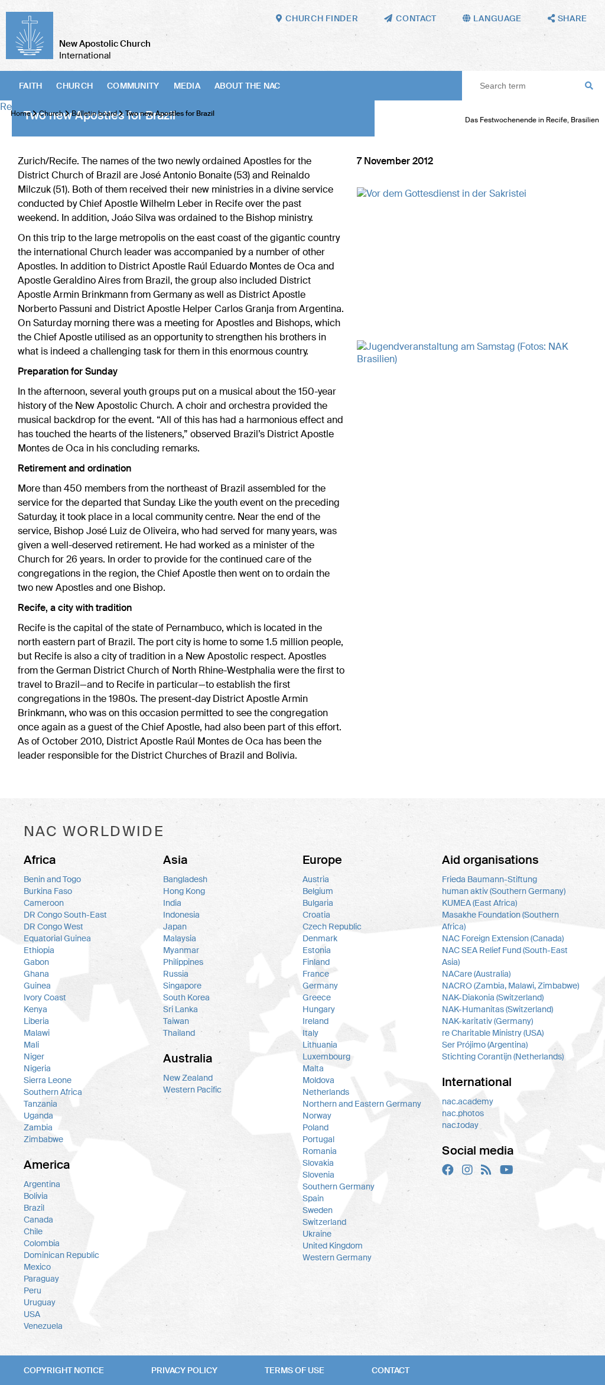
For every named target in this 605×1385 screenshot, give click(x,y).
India (172, 903)
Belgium (317, 891)
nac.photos (463, 1113)
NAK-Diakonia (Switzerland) (493, 997)
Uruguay (40, 1302)
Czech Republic (332, 926)
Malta (313, 1068)
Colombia (42, 1243)
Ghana (36, 973)
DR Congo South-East (65, 914)
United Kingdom (332, 1245)
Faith (30, 85)
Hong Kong (184, 891)
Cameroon (44, 903)
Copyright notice (64, 1370)
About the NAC (247, 85)
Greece (316, 997)
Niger (34, 1056)
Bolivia (36, 1196)
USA (32, 1314)
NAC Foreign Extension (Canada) (503, 938)
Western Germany (337, 1257)
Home (21, 113)
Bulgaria (317, 903)
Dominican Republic (61, 1255)
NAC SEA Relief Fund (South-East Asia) (505, 956)
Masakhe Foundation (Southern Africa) (500, 920)
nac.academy (467, 1101)
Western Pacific (192, 1089)
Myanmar (181, 950)
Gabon (36, 962)
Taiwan (176, 1021)
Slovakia (318, 1163)
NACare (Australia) (476, 973)
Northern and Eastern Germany (361, 1103)
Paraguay (41, 1278)
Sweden (317, 1210)
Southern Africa (53, 1092)
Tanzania (40, 1103)
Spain (313, 1198)
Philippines (183, 962)
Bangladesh (185, 879)
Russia (175, 973)
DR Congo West (53, 926)
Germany (320, 985)
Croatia (316, 914)
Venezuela (43, 1326)
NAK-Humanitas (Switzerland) (497, 1009)
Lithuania (319, 1044)
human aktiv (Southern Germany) (503, 891)
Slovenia (318, 1174)
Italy (310, 1033)
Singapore (182, 985)
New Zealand (188, 1077)
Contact (390, 1370)
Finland (316, 962)
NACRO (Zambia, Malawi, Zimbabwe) (510, 985)
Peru (32, 1290)
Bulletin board (94, 113)
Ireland (315, 1021)
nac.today (460, 1125)
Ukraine (316, 1233)
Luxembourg (326, 1056)
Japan (175, 926)
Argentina (42, 1184)
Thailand (179, 1033)
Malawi (37, 1033)
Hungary (318, 1009)
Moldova (318, 1080)
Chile (33, 1231)
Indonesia (181, 914)
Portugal (318, 1139)
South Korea (186, 997)
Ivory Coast (45, 997)
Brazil (34, 1207)
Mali (31, 1044)
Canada (38, 1219)
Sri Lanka (180, 1009)
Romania (319, 1151)
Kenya (35, 1009)
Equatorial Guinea (57, 938)
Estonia (316, 950)
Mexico (37, 1267)
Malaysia (179, 938)
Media (187, 85)
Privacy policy (184, 1370)
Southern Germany (338, 1186)
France (315, 973)
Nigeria (37, 1068)
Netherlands (325, 1092)
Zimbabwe (43, 1139)
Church (74, 85)
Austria (315, 879)
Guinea (37, 985)
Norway (316, 1115)
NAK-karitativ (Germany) (487, 1021)
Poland (315, 1127)
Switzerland (324, 1222)
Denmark (319, 938)
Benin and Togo (52, 879)
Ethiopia (39, 950)
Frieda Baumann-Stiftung (489, 879)
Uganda (38, 1115)
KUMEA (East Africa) (479, 903)
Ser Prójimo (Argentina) (485, 1044)
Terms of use (294, 1370)
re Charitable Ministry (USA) (493, 1033)
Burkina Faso (48, 891)
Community (133, 85)
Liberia (36, 1021)
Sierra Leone (47, 1080)
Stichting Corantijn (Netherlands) (503, 1056)
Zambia (38, 1127)
